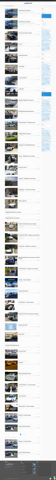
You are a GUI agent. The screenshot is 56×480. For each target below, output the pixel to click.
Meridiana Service (23, 9)
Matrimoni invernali (23, 325)
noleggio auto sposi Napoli (46, 50)
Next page (24, 434)
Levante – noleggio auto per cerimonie (27, 156)
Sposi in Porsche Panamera (24, 426)
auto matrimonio (44, 30)
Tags (12, 437)
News (37, 472)
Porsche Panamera (46, 50)
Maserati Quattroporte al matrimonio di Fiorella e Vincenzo (29, 258)
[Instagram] (48, 478)
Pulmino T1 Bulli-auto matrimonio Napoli (27, 223)
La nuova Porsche (22, 396)
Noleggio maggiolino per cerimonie (26, 100)
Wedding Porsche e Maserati (25, 133)
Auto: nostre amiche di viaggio (25, 32)
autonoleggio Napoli (44, 34)
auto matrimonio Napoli (45, 33)
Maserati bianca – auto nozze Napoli (26, 406)
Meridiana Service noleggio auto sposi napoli (46, 44)
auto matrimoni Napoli (48, 29)
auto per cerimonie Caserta (46, 70)
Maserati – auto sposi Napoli (25, 415)
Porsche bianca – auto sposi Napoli (26, 302)
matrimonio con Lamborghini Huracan (27, 144)
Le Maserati (21, 88)
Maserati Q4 (44, 43)
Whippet (46, 85)
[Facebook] (53, 0)
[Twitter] (54, 0)
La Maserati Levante (23, 55)
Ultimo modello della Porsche (25, 373)
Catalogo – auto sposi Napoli (25, 279)
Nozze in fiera (21, 334)
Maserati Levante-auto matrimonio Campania (28, 313)
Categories (9, 437)
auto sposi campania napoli (48, 73)
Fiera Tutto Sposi (22, 351)
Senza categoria (44, 17)
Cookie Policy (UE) (38, 466)
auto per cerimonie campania (46, 34)
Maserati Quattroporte (23, 291)
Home (37, 469)
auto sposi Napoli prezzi (46, 41)
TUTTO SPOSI (21, 66)
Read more (39, 13)
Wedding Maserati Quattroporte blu (26, 111)
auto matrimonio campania (45, 31)
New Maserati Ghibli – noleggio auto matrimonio (29, 235)
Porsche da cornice (23, 167)
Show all (39, 437)
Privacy (37, 475)
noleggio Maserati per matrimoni (12, 218)
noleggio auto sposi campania (46, 48)
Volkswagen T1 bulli (43, 85)
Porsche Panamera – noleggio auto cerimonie (28, 268)
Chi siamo (38, 463)
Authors (15, 437)
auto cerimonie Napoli (44, 29)
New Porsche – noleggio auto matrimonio (27, 246)
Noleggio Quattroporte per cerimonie (13, 212)
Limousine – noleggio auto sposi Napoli (27, 178)
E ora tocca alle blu (23, 77)
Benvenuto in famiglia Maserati (12, 345)
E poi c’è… (21, 44)
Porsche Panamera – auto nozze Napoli (27, 384)
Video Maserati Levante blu (24, 10)
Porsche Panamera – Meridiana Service (27, 122)
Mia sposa (21, 362)
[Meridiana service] (28, 2)
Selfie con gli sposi (22, 200)
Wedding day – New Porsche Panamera (27, 189)
